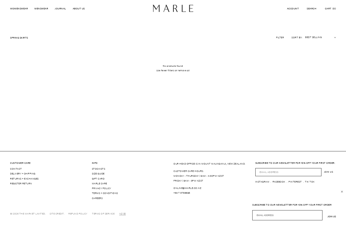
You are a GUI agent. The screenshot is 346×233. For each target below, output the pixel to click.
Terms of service (103, 213)
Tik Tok (310, 181)
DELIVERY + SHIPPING (22, 173)
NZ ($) (122, 213)
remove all (184, 70)
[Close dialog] (342, 192)
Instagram (262, 181)
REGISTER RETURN (21, 183)
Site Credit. (57, 213)
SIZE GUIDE (98, 173)
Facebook (279, 181)
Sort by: (297, 37)
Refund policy (77, 213)
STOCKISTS (98, 168)
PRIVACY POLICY (101, 188)
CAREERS (97, 198)
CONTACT (16, 168)
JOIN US (328, 172)
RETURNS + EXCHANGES (24, 178)
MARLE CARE (99, 183)
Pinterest (295, 181)
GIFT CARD (98, 178)
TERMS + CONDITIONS (105, 193)
